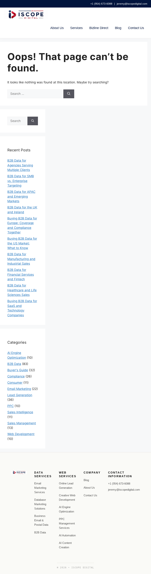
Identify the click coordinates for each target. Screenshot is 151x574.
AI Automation (67, 535)
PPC (10, 406)
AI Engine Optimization (66, 509)
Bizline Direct (98, 28)
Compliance (16, 376)
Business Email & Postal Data (41, 520)
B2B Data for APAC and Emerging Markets (21, 196)
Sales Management (21, 423)
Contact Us (136, 28)
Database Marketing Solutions (40, 504)
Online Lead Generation (66, 485)
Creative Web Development (67, 497)
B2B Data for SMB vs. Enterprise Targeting (20, 180)
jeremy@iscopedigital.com (132, 3)
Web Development (20, 434)
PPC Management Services (67, 523)
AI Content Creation (65, 545)
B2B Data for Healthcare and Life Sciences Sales (22, 290)
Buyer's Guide (17, 370)
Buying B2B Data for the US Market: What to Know (22, 243)
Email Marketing (19, 389)
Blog (118, 28)
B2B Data (14, 364)
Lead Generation (19, 395)
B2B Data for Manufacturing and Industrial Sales (21, 258)
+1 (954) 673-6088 (101, 3)
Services (76, 28)
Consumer (14, 382)
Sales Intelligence (20, 412)
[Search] (68, 93)
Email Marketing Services (40, 488)
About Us (57, 28)
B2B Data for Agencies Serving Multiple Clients (20, 165)
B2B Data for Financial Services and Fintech (20, 274)
